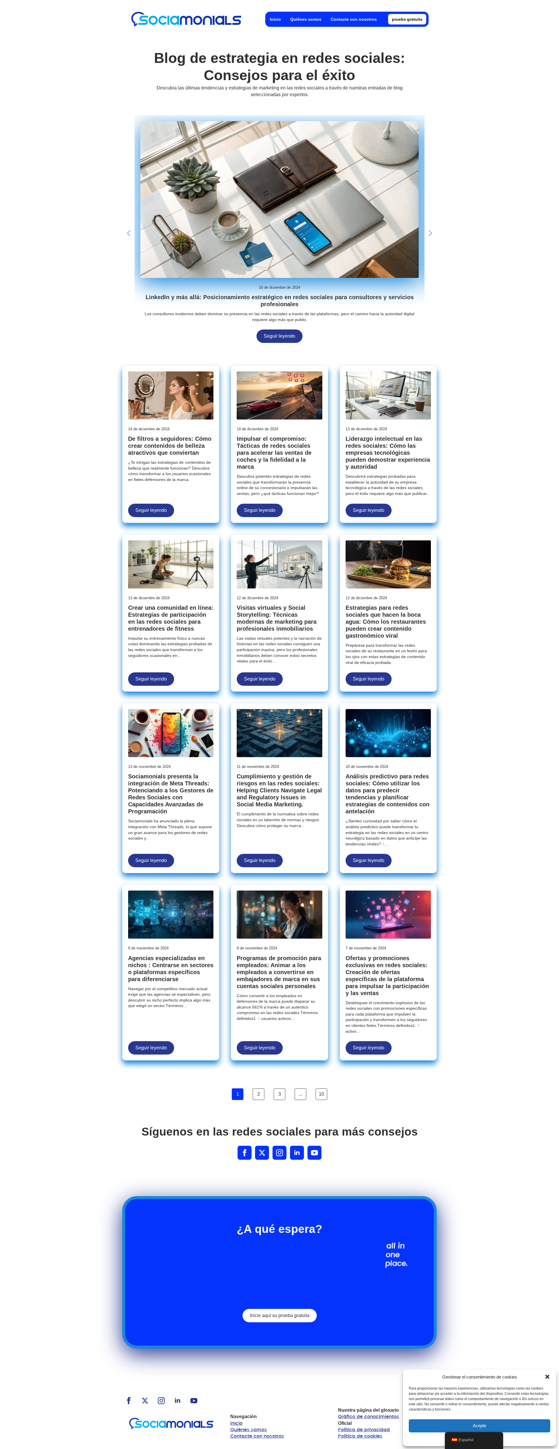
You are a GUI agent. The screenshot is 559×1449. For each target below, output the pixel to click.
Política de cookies (360, 1436)
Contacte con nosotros (354, 19)
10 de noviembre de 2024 (367, 766)
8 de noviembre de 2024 (257, 948)
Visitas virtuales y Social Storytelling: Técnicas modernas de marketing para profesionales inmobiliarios (276, 618)
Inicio (275, 19)
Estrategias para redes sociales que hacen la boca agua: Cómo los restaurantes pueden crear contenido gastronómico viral (386, 621)
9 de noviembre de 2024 (148, 948)
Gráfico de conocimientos (368, 1416)
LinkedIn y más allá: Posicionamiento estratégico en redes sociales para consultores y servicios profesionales (280, 300)
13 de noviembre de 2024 (149, 766)
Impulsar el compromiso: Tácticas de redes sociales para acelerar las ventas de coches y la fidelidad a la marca (274, 453)
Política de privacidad (364, 1429)
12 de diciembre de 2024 (257, 598)
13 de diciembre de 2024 (366, 429)
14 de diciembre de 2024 (148, 429)
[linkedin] (297, 1153)
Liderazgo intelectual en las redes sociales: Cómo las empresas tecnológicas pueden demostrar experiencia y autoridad (388, 453)
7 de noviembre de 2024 (366, 948)
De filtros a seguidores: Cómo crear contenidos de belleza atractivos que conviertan (169, 446)
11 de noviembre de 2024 (258, 766)
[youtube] (314, 1153)
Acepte (479, 1425)
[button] (547, 1377)
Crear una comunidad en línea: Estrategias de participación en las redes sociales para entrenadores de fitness (170, 618)
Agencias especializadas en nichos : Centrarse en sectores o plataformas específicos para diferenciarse (170, 968)
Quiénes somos (305, 19)
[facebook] (245, 1153)
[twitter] (262, 1153)
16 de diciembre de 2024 (279, 287)
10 (321, 1094)
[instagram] (279, 1153)
